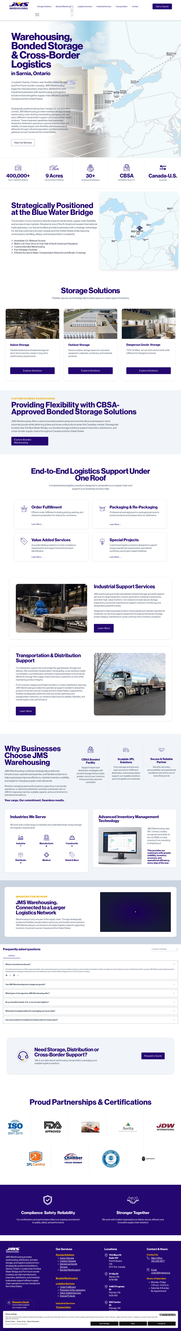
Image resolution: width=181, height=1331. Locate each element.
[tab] (11, 955)
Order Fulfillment (68, 1287)
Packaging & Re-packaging (72, 1290)
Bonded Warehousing (70, 1270)
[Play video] (135, 912)
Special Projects (67, 1296)
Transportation (63, 1307)
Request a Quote (20, 1302)
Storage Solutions (65, 1254)
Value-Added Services (70, 1293)
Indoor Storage (67, 1258)
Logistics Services (65, 1283)
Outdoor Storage (68, 1261)
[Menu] (37, 15)
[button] (6, 975)
